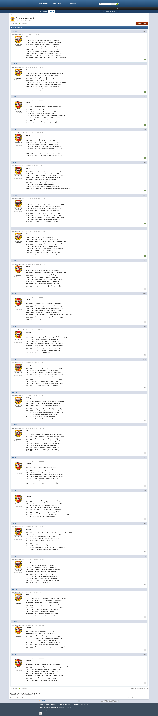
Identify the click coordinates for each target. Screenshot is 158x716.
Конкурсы (55, 4)
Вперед (24, 23)
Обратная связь (47, 704)
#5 (144, 162)
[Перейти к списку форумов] (45, 3)
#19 (144, 622)
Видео (66, 3)
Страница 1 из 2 (14, 23)
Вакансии (69, 707)
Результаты (60, 3)
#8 (144, 260)
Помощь (43, 700)
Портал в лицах (68, 704)
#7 (144, 228)
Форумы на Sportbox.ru (15, 697)
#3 (144, 96)
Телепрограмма (73, 3)
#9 (144, 293)
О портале (62, 704)
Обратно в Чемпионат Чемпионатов (139, 688)
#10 (144, 326)
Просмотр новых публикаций (108, 11)
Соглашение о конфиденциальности (139, 697)
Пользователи (43, 11)
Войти (118, 8)
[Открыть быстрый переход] (118, 11)
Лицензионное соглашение (45, 707)
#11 (144, 359)
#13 (144, 425)
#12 (144, 392)
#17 (144, 556)
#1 (144, 31)
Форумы (52, 11)
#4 (144, 129)
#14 (144, 457)
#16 (144, 523)
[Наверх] (79, 701)
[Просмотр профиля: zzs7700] (18, 39)
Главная (54, 3)
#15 (144, 490)
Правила (130, 697)
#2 (144, 64)
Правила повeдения (55, 704)
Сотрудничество (75, 704)
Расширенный (118, 3)
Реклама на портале (84, 704)
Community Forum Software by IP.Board (111, 700)
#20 (144, 654)
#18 (144, 589)
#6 (144, 195)
